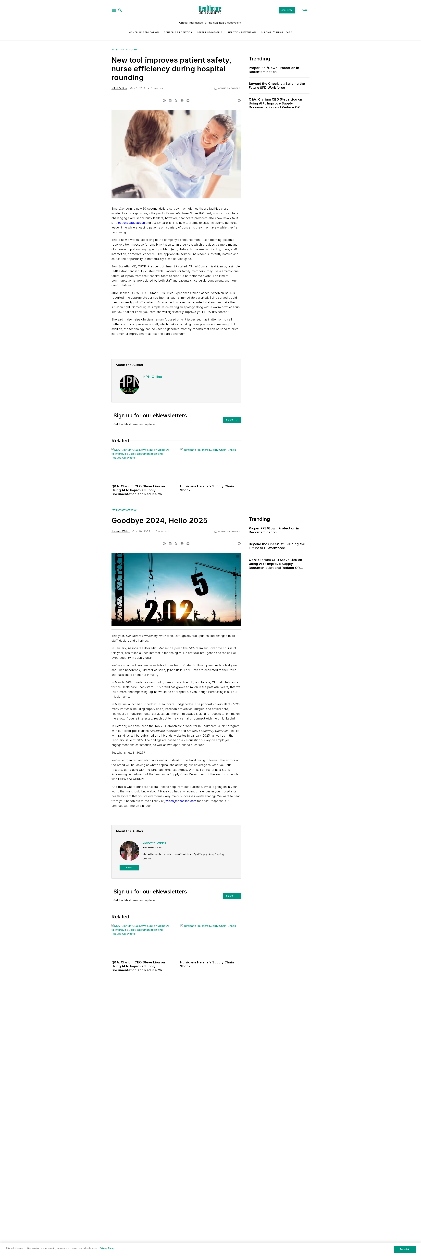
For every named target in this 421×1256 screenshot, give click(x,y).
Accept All (405, 1249)
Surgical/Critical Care (276, 32)
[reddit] (182, 100)
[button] (113, 10)
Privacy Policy (107, 1248)
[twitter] (176, 100)
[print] (239, 100)
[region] (210, 1249)
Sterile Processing (209, 32)
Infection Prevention (242, 32)
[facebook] (164, 100)
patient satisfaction (131, 222)
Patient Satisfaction (124, 49)
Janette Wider (120, 531)
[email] (188, 100)
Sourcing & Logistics (178, 32)
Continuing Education (144, 32)
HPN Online (119, 88)
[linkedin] (170, 100)
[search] (120, 10)
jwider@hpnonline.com (180, 801)
